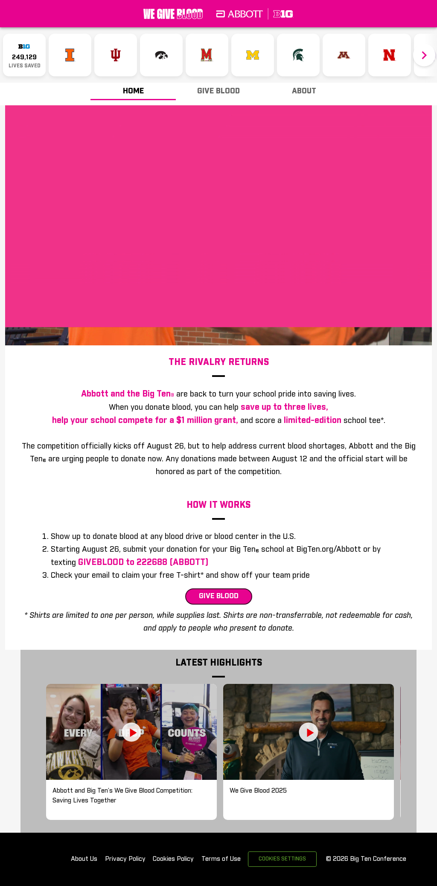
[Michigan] (252, 55)
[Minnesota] (344, 55)
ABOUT (304, 91)
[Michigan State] (298, 55)
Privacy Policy (125, 859)
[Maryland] (207, 55)
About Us (84, 859)
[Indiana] (115, 55)
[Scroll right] (424, 55)
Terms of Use (221, 859)
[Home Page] (218, 14)
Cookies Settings (282, 859)
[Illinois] (70, 55)
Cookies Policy (173, 859)
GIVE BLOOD (218, 91)
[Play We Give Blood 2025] (308, 732)
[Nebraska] (389, 55)
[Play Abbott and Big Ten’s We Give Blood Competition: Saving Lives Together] (131, 732)
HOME (133, 91)
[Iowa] (161, 55)
